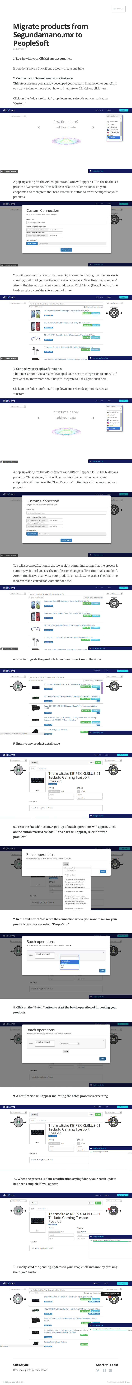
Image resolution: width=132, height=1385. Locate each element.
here (69, 58)
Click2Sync (20, 1365)
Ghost (127, 1382)
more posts (25, 1370)
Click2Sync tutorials (10, 1382)
